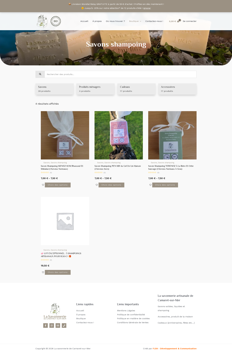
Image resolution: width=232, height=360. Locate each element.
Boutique (134, 21)
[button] (140, 21)
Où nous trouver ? (115, 21)
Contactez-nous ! (154, 21)
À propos (97, 21)
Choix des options (58, 185)
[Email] (58, 325)
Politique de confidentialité (131, 314)
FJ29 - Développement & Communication (175, 348)
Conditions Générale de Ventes (132, 322)
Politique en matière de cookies (133, 318)
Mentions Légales (126, 310)
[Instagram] (51, 325)
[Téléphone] (64, 325)
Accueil (84, 21)
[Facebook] (45, 325)
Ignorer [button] (147, 8)
